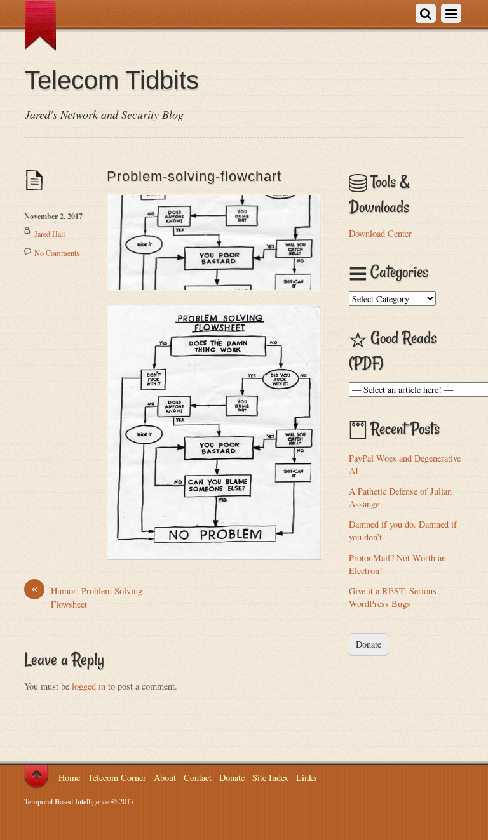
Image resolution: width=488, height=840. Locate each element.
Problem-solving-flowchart (194, 176)
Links (306, 777)
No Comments (56, 253)
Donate (368, 644)
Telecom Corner (117, 777)
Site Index (270, 777)
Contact (198, 777)
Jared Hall (49, 234)
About (165, 777)
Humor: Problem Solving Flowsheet (86, 597)
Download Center (380, 233)
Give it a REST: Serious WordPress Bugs (393, 597)
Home (69, 777)
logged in (88, 686)
